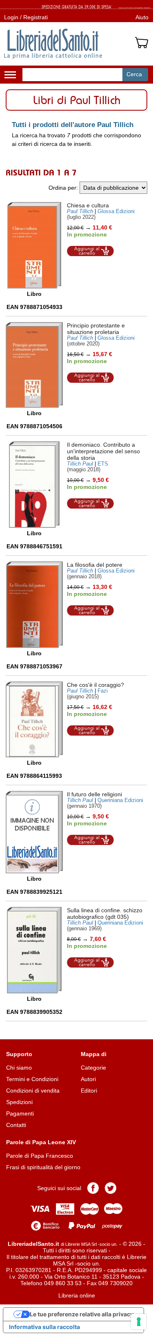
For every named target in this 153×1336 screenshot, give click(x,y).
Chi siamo (19, 1067)
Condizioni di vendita (33, 1090)
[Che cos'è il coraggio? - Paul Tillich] (34, 719)
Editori (89, 1090)
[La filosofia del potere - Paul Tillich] (34, 604)
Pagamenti (20, 1113)
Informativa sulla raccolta (44, 1326)
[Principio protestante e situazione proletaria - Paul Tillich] (34, 365)
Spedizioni (19, 1102)
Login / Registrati (26, 17)
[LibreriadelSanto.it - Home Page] (53, 44)
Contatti (16, 1125)
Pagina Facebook (93, 1188)
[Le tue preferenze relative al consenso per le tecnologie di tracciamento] (138, 1321)
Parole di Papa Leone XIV (41, 1142)
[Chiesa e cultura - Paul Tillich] (34, 245)
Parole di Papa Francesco (39, 1155)
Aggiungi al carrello (90, 251)
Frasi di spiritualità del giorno (43, 1167)
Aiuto (142, 17)
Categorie (93, 1067)
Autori (88, 1079)
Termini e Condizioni (32, 1079)
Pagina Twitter (110, 1188)
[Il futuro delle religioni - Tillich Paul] (34, 832)
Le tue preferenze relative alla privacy (81, 1314)
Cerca (134, 74)
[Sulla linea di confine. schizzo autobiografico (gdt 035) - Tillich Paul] (34, 950)
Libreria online (76, 1295)
